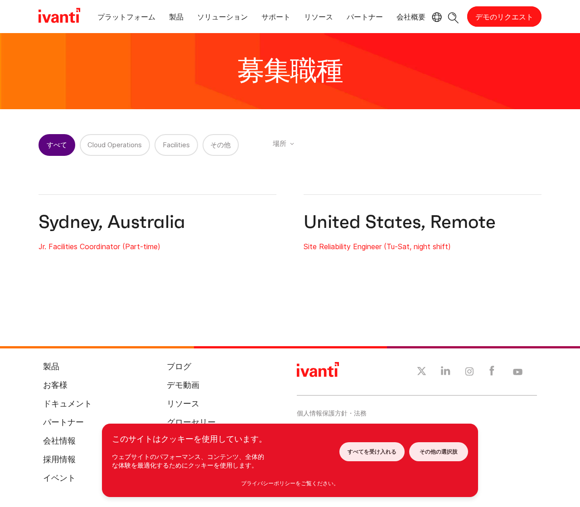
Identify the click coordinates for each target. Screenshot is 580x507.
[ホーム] (59, 16)
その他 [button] (220, 144)
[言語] (435, 17)
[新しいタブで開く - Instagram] (469, 372)
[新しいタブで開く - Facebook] (492, 372)
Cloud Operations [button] (114, 144)
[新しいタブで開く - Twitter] (421, 372)
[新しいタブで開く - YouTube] (517, 372)
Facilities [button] (176, 144)
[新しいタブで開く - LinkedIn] (445, 372)
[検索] (453, 16)
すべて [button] (57, 144)
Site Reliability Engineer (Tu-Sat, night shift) (377, 246)
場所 (279, 143)
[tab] (126, 18)
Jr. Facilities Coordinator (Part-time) (99, 246)
